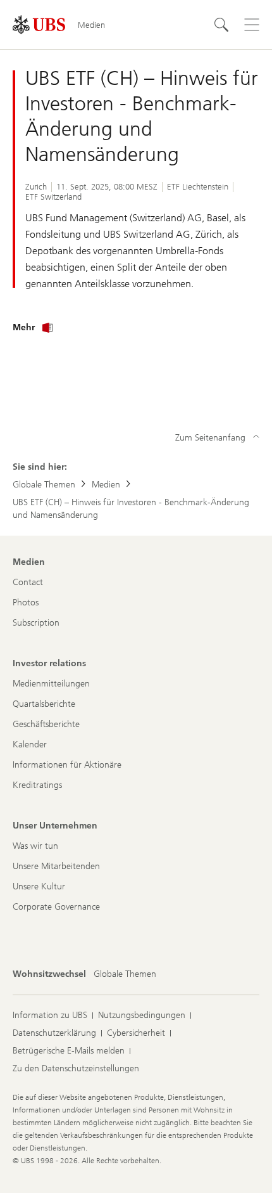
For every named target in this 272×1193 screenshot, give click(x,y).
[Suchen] (221, 24)
